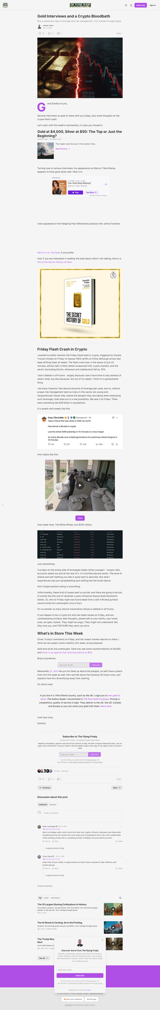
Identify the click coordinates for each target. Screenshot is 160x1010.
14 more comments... (45, 886)
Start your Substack (74, 999)
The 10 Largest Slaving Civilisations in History (62, 904)
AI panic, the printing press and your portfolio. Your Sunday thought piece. (67, 926)
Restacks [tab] (52, 805)
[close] (102, 940)
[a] (80, 485)
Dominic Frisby (48, 25)
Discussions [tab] (55, 898)
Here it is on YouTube (48, 252)
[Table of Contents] (2, 505)
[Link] (34, 349)
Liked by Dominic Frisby (52, 829)
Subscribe (140, 5)
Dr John (54, 671)
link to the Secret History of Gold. (54, 262)
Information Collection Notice (79, 983)
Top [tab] (40, 898)
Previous (46, 787)
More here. (106, 706)
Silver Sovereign (49, 826)
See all (42, 958)
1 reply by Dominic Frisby (54, 848)
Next (115, 787)
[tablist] (47, 804)
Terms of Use (91, 981)
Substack (68, 1005)
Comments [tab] (43, 805)
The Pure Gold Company (96, 699)
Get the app (91, 999)
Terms (85, 993)
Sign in (153, 5)
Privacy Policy (97, 983)
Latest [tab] (46, 898)
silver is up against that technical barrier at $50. (67, 652)
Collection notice (96, 993)
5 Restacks (64, 771)
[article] (80, 910)
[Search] (126, 5)
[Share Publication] (131, 5)
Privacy (79, 993)
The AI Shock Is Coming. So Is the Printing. (60, 922)
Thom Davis (47, 856)
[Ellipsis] (121, 826)
